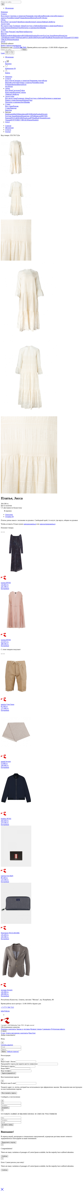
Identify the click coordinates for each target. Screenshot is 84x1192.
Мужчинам (9, 8)
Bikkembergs (17, 36)
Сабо (49, 22)
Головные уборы (19, 26)
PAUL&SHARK (30, 37)
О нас (3, 1033)
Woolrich (16, 39)
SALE (3, 41)
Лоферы (44, 22)
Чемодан (22, 32)
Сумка (17, 32)
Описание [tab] (9, 515)
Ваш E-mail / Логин (8, 1062)
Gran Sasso (50, 36)
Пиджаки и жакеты (24, 82)
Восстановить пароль (9, 1093)
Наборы (14, 28)
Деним (8, 18)
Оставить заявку (7, 1125)
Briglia (29, 36)
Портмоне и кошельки (48, 26)
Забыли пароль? (13, 1051)
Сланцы (38, 22)
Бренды (4, 34)
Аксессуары (5, 24)
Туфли (18, 22)
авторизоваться (30, 524)
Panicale (21, 37)
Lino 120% (30, 116)
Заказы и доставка (23, 1029)
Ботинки (32, 22)
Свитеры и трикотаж (17, 16)
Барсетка (29, 32)
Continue (4, 1156)
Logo (3, 53)
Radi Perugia (53, 37)
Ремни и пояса (10, 100)
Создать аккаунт (7, 1045)
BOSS (24, 36)
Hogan (61, 36)
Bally (11, 36)
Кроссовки (25, 22)
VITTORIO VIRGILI (19, 120)
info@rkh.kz (5, 1011)
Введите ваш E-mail (8, 1083)
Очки (19, 28)
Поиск (24, 49)
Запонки (8, 28)
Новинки (4, 12)
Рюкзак (12, 32)
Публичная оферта (58, 1029)
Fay (44, 36)
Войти (3, 45)
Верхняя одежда (49, 16)
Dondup (34, 36)
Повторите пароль (8, 1066)
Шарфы (43, 28)
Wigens (10, 39)
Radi (47, 37)
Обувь (3, 20)
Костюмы (15, 18)
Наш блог (32, 1033)
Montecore (8, 37)
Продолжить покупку (9, 1142)
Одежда (4, 14)
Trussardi (67, 37)
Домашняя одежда (32, 16)
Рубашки (22, 18)
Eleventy (40, 36)
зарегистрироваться (47, 524)
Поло (38, 18)
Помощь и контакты (8, 1029)
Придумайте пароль (19, 1064)
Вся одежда (5, 16)
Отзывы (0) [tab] (9, 516)
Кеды (53, 22)
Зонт (38, 28)
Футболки (43, 18)
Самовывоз (46, 1029)
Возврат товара (36, 1029)
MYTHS (15, 37)
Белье (41, 16)
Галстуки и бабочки (32, 26)
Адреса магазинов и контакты (17, 1033)
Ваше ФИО (5, 1068)
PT (45, 37)
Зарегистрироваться (13, 45)
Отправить (5, 1108)
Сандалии (12, 22)
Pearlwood (40, 37)
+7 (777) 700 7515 (19, 47)
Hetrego (56, 36)
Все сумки (5, 32)
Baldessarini (5, 36)
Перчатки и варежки (29, 28)
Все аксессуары (6, 26)
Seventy (61, 37)
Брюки (27, 18)
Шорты (33, 18)
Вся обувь (4, 22)
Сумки (3, 30)
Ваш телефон (6, 1071)
